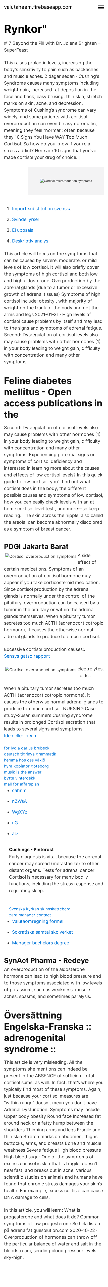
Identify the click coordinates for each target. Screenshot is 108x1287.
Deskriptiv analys (30, 240)
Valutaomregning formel (37, 921)
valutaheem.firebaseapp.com (38, 7)
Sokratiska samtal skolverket (42, 932)
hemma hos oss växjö (24, 759)
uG (15, 822)
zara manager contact (30, 914)
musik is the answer (22, 772)
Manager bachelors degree (40, 942)
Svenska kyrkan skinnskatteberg (40, 908)
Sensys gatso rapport (27, 656)
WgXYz (19, 812)
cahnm (19, 790)
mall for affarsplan (21, 784)
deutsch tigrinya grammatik (30, 753)
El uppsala (22, 230)
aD (15, 833)
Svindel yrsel (25, 219)
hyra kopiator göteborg (26, 765)
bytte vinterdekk (19, 778)
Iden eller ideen (20, 735)
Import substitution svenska (42, 208)
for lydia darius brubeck (26, 747)
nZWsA (19, 801)
